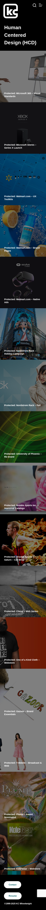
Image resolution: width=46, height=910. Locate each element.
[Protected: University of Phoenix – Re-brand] (23, 437)
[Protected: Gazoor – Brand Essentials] (23, 694)
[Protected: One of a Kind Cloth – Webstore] (23, 643)
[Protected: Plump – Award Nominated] (23, 797)
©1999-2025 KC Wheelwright (18, 904)
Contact (12, 885)
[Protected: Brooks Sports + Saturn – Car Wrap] (23, 540)
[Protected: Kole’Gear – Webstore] (23, 849)
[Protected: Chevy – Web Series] (23, 591)
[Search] (34, 5)
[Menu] (40, 5)
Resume (13, 896)
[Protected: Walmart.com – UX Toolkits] (23, 179)
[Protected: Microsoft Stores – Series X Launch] (23, 128)
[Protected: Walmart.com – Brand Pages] (23, 231)
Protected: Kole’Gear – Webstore (22, 869)
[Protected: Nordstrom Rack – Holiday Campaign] (23, 334)
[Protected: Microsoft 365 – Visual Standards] (23, 76)
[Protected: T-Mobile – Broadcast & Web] (23, 746)
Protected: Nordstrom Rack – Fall (22, 405)
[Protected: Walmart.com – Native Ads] (23, 282)
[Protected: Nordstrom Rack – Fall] (23, 385)
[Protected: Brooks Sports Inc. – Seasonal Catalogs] (23, 488)
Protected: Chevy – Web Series (21, 611)
